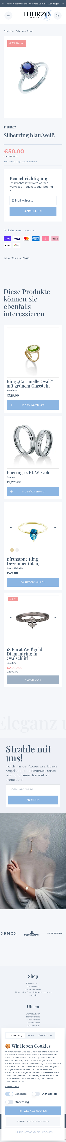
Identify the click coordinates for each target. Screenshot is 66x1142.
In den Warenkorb (33, 405)
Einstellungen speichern (33, 1121)
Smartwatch (33, 1022)
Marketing (22, 1102)
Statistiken (49, 1094)
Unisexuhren (33, 1025)
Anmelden (33, 211)
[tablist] (30, 1035)
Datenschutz (33, 983)
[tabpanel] (33, 1073)
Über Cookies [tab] (45, 1035)
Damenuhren (33, 1013)
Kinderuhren (33, 1019)
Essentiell (21, 1094)
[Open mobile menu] (8, 15)
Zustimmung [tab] (15, 1035)
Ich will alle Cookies (33, 1110)
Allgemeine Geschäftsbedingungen (33, 992)
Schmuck (21, 31)
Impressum (33, 986)
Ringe (30, 31)
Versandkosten (33, 989)
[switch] (9, 1094)
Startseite (9, 31)
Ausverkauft (33, 679)
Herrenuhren (33, 1016)
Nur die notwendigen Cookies (33, 1132)
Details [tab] (30, 1035)
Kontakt (33, 995)
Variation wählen (33, 582)
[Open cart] (58, 15)
